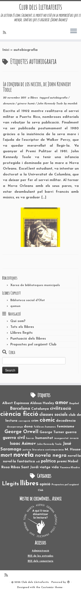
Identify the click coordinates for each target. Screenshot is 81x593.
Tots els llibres (22, 327)
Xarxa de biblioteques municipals (35, 285)
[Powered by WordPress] (68, 581)
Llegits (10, 484)
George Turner (52, 432)
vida (55, 467)
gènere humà (26, 103)
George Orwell (21, 432)
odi (38, 462)
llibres (34, 97)
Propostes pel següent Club (33, 344)
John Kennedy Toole (50, 103)
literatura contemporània (48, 450)
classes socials (53, 415)
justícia (26, 450)
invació (74, 438)
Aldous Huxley (42, 403)
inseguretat (61, 438)
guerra (70, 432)
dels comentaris (40, 561)
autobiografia (59, 97)
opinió (45, 484)
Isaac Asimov (23, 444)
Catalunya (40, 409)
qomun (15, 306)
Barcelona (20, 409)
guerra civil (14, 438)
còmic (47, 420)
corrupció (24, 421)
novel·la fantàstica (19, 461)
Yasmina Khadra (70, 467)
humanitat (44, 438)
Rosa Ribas (10, 467)
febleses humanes (45, 427)
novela (23, 455)
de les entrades (40, 556)
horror (30, 438)
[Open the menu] (73, 31)
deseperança (15, 427)
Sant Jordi (29, 467)
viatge (45, 467)
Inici (5, 50)
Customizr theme (52, 587)
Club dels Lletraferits (40, 7)
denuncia (9, 103)
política (48, 461)
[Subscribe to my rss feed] (5, 33)
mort (6, 455)
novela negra (51, 455)
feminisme (65, 426)
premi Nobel (67, 461)
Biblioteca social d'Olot (27, 300)
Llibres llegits (21, 333)
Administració (40, 551)
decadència (66, 421)
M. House (73, 449)
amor (61, 402)
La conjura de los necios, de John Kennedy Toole (37, 86)
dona (28, 426)
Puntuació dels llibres (28, 338)
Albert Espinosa (15, 403)
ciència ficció (19, 414)
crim (34, 421)
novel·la (74, 456)
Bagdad (74, 403)
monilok (72, 103)
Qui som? (17, 321)
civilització (60, 409)
